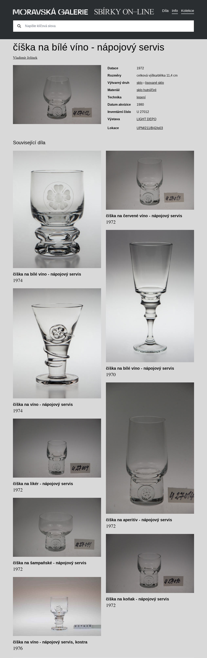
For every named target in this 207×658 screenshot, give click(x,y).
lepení (141, 97)
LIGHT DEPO (146, 119)
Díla (165, 11)
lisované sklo (154, 82)
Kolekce (187, 11)
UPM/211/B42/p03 (150, 128)
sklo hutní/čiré (146, 90)
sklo (140, 82)
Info (175, 11)
